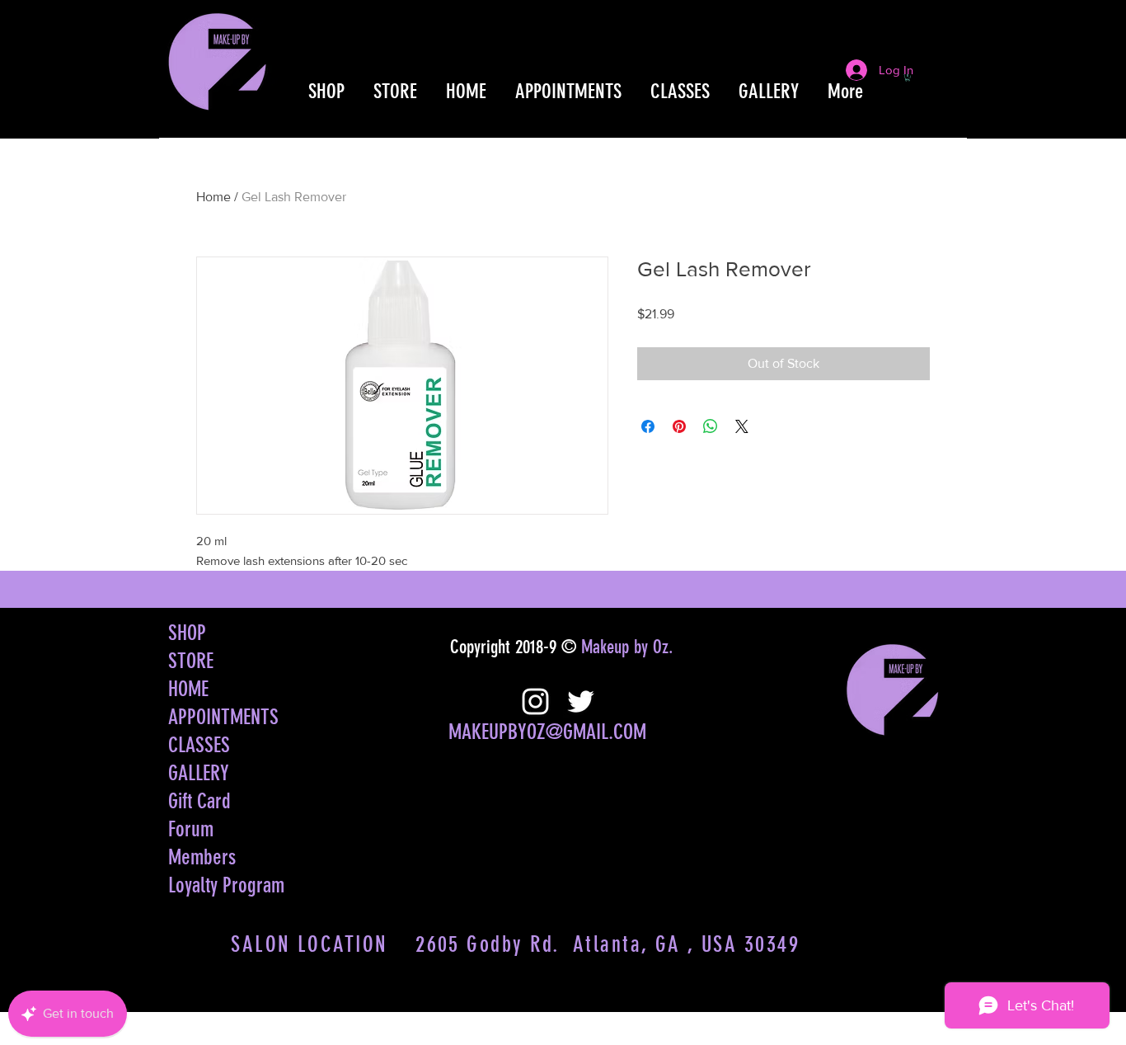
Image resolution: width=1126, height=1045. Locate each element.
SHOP (187, 633)
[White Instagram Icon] (535, 701)
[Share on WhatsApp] (710, 426)
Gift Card (199, 801)
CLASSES (199, 745)
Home (213, 197)
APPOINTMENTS (223, 717)
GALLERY (198, 773)
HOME (188, 689)
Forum (190, 829)
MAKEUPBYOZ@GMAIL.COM (547, 732)
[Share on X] (742, 426)
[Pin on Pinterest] (679, 426)
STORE (190, 661)
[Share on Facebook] (648, 426)
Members (202, 857)
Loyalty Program (226, 885)
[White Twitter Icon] (580, 701)
